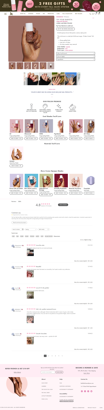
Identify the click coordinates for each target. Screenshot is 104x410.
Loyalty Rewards (46, 395)
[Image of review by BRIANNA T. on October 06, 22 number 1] (30, 319)
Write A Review (63, 204)
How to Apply (61, 56)
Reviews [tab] (14, 201)
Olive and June (8, 407)
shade (21, 236)
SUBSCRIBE (59, 372)
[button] (26, 78)
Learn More (87, 373)
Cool (66, 48)
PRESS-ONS (51, 13)
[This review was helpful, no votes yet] (88, 261)
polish (37, 236)
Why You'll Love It (62, 53)
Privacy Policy (92, 407)
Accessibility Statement (66, 389)
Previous (9, 66)
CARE (58, 13)
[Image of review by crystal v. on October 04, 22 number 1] (30, 340)
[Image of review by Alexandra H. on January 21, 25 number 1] (30, 252)
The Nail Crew (46, 392)
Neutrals (68, 46)
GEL (44, 13)
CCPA (101, 407)
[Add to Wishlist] (93, 18)
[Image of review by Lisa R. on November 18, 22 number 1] (30, 295)
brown (26, 236)
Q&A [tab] (19, 201)
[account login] (93, 14)
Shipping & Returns (65, 386)
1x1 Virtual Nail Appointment (88, 386)
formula (32, 236)
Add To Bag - (17, 138)
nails (42, 236)
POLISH (38, 13)
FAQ (61, 383)
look (17, 236)
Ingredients (60, 59)
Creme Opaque (69, 50)
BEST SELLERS (78, 13)
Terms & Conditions (78, 407)
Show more (57, 236)
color (13, 236)
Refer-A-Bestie (17, 372)
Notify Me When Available (65, 28)
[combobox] (31, 229)
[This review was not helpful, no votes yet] (90, 261)
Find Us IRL (45, 399)
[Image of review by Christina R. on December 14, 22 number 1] (30, 273)
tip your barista (48, 236)
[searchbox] (16, 229)
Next (53, 66)
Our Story (45, 383)
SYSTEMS (30, 13)
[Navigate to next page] (62, 356)
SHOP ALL (22, 13)
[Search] (90, 14)
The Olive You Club (47, 389)
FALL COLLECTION (67, 13)
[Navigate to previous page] (41, 356)
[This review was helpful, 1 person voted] (88, 328)
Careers (44, 386)
